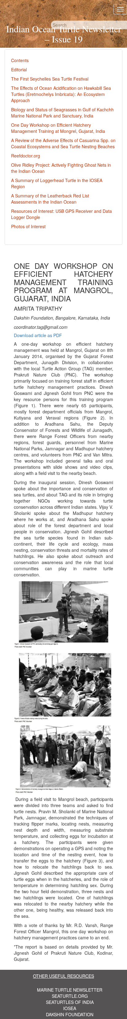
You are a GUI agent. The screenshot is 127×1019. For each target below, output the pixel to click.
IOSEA (69, 1008)
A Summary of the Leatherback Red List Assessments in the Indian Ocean (50, 199)
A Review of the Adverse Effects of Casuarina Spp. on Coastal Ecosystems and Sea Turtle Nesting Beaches (63, 143)
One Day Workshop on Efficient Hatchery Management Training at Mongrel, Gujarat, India (58, 128)
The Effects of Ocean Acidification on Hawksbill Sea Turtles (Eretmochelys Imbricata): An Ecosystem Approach (61, 94)
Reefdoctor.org (25, 156)
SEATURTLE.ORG (70, 996)
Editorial (19, 69)
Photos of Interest (28, 226)
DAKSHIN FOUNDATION (69, 1014)
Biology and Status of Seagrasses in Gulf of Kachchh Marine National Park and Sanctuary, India (62, 112)
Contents (20, 60)
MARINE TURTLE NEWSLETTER (69, 990)
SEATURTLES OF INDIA (70, 1002)
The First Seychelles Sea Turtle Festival (49, 79)
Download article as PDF (38, 335)
